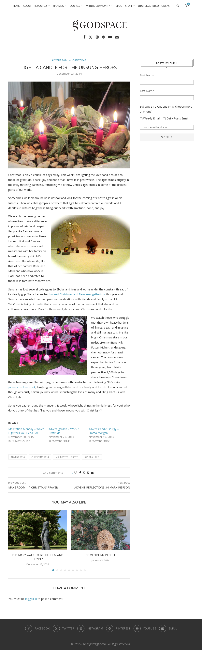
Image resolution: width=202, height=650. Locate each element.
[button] (13, 540)
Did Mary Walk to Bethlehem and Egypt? (37, 557)
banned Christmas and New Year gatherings (78, 294)
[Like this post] (75, 472)
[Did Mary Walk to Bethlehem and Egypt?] (37, 530)
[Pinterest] (103, 37)
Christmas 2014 (40, 457)
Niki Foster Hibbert (66, 457)
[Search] (178, 6)
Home (16, 6)
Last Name (147, 91)
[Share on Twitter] (83, 472)
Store (128, 6)
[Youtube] (110, 37)
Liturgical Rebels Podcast (154, 6)
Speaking (58, 6)
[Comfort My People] (100, 530)
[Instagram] (97, 37)
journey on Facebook (22, 387)
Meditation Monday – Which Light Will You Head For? (26, 431)
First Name (147, 75)
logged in (31, 599)
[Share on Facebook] (80, 472)
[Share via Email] (92, 472)
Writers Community (98, 6)
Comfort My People (101, 555)
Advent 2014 (18, 457)
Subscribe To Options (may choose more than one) (166, 109)
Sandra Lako (91, 457)
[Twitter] (90, 37)
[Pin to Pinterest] (88, 472)
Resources (41, 6)
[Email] (117, 37)
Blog (119, 6)
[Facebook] (84, 37)
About (27, 6)
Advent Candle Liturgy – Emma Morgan (104, 431)
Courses (75, 6)
